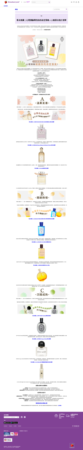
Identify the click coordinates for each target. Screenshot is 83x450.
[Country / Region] (71, 2)
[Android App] (14, 423)
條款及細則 (10, 446)
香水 (41, 15)
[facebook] (45, 29)
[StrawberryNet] (12, 2)
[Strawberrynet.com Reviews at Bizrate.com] (7, 435)
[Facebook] (22, 417)
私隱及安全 (5, 446)
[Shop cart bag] (78, 2)
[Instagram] (25, 417)
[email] (48, 29)
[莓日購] (27, 2)
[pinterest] (46, 29)
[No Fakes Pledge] (16, 435)
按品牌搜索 (6, 5)
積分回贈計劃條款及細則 (16, 446)
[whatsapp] (49, 29)
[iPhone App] (7, 423)
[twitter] (47, 29)
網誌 (16, 9)
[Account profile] (76, 2)
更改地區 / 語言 (76, 425)
